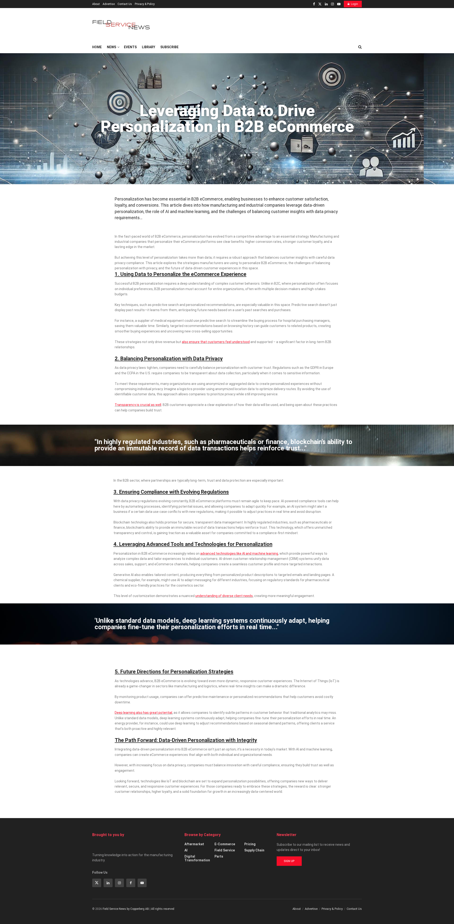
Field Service (224, 850)
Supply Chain (254, 850)
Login (354, 4)
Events (130, 47)
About (96, 4)
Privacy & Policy (145, 4)
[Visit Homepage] (121, 24)
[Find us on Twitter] (320, 4)
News (111, 47)
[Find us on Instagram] (332, 4)
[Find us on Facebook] (314, 4)
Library (148, 47)
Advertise (109, 4)
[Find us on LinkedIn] (326, 4)
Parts (218, 856)
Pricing (250, 844)
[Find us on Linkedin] (108, 883)
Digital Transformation (197, 858)
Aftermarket (194, 844)
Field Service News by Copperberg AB (126, 909)
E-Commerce (224, 844)
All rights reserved (162, 909)
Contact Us (125, 4)
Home (97, 47)
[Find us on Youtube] (338, 4)
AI (186, 850)
